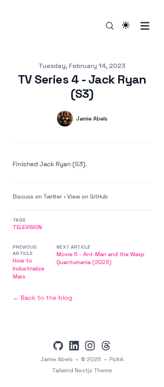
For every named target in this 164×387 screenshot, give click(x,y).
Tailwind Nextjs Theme (82, 370)
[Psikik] (18, 26)
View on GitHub (87, 196)
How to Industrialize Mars (28, 268)
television (27, 227)
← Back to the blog (42, 298)
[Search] (110, 26)
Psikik (116, 359)
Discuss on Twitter (37, 196)
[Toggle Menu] (145, 25)
